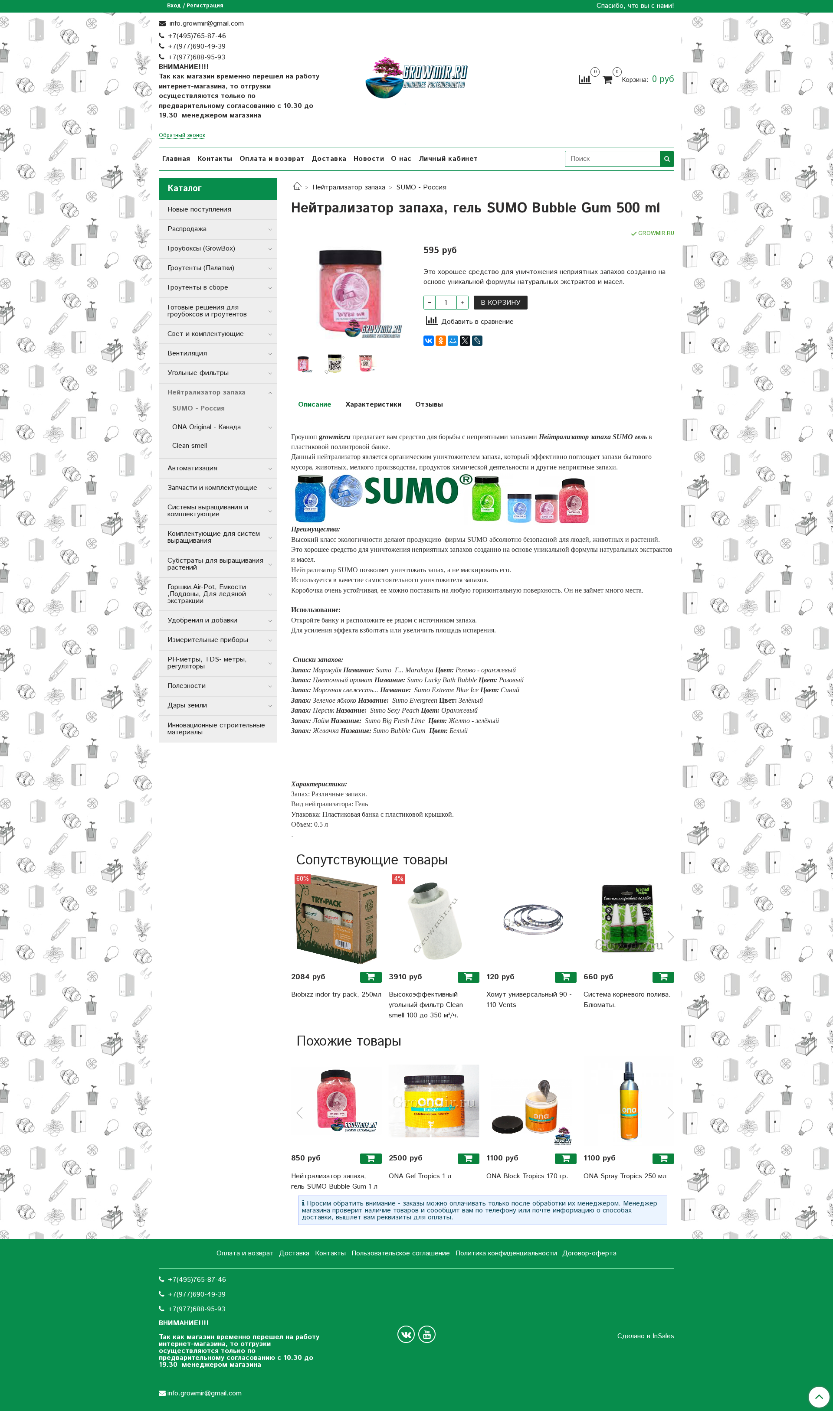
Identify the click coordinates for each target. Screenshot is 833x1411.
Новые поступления (199, 210)
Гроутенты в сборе (197, 288)
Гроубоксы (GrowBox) (201, 249)
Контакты (215, 159)
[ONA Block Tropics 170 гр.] (531, 1101)
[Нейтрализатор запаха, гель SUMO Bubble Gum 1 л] (336, 1101)
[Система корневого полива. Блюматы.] (629, 919)
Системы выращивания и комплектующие (207, 510)
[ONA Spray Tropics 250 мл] (629, 1101)
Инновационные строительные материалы (216, 728)
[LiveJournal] (477, 341)
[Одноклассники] (441, 341)
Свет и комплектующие (205, 334)
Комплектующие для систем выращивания (213, 537)
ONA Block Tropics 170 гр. (527, 1176)
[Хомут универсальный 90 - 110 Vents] (531, 919)
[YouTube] (427, 1334)
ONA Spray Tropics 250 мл (625, 1176)
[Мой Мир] (453, 341)
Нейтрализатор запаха (348, 187)
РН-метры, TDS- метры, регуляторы (207, 663)
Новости (369, 159)
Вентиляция (187, 353)
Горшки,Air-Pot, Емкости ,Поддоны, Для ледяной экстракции (206, 594)
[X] (465, 341)
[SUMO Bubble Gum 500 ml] (366, 363)
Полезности (186, 686)
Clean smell (189, 446)
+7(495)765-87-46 (197, 36)
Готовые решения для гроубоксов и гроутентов (207, 311)
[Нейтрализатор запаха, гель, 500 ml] (334, 363)
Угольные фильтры (198, 373)
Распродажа (187, 229)
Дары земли (187, 705)
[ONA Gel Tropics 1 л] (434, 1101)
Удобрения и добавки (202, 621)
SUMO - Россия (421, 187)
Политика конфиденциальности (506, 1253)
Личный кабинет (448, 159)
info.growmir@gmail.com (205, 24)
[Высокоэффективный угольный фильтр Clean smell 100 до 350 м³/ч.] (434, 919)
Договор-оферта (589, 1253)
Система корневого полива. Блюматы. (627, 1000)
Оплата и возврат (272, 159)
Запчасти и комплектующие (212, 488)
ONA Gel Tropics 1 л (420, 1176)
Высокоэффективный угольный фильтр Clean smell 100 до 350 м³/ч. (426, 1005)
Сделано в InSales (645, 1336)
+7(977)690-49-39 (197, 47)
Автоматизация (192, 468)
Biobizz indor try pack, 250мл (336, 995)
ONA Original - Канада (206, 427)
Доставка (329, 159)
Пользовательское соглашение (400, 1253)
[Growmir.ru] (416, 78)
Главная (176, 159)
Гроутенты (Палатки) (200, 268)
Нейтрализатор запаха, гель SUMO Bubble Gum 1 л (334, 1181)
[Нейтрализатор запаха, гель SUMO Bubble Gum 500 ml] (350, 288)
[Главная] (297, 187)
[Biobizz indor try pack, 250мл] (336, 919)
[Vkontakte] (406, 1334)
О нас (401, 159)
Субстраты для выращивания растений (215, 564)
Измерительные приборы (207, 640)
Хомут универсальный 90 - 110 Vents (529, 1000)
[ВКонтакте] (428, 341)
